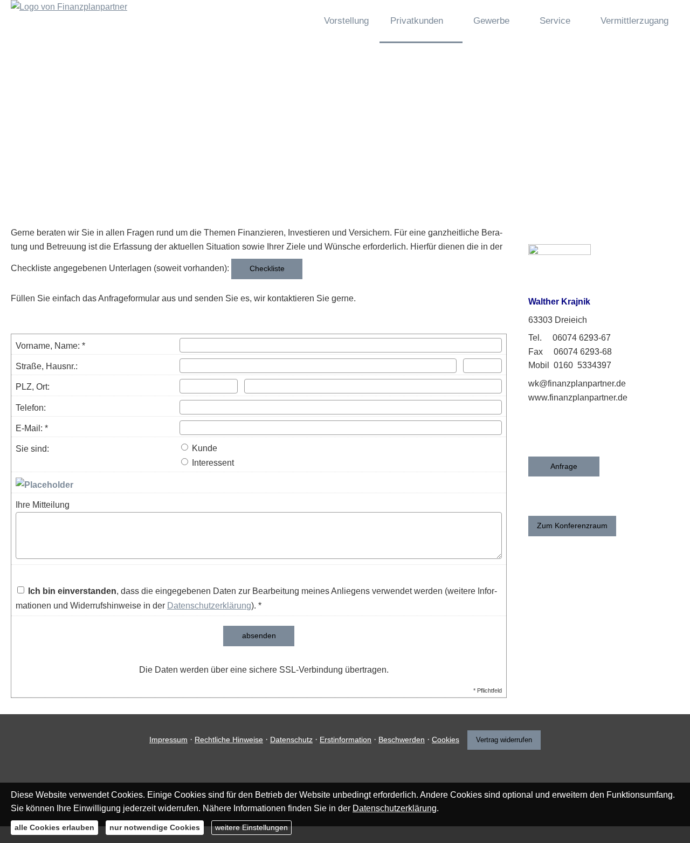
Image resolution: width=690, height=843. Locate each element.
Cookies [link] (445, 739)
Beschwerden (401, 739)
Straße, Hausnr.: (47, 366)
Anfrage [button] (563, 466)
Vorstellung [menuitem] (346, 21)
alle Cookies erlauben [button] (54, 827)
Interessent (212, 462)
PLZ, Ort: (33, 386)
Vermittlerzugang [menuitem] (634, 21)
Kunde (203, 448)
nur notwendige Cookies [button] (154, 827)
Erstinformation (345, 739)
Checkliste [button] (267, 268)
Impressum (168, 739)
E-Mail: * (32, 428)
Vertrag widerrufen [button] (504, 740)
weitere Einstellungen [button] (251, 827)
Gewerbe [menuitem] (491, 21)
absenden (259, 635)
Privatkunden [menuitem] (416, 21)
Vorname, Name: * (50, 345)
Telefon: (31, 407)
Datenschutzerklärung (209, 605)
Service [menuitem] (555, 21)
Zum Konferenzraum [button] (572, 525)
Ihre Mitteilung (43, 504)
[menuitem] (295, 21)
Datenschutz (291, 739)
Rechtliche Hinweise (229, 739)
